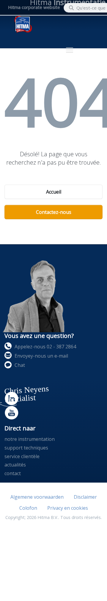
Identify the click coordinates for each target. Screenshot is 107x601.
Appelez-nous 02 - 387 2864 (45, 346)
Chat (20, 365)
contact (12, 473)
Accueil (53, 192)
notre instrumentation (29, 439)
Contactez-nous (53, 212)
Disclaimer (85, 497)
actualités (15, 464)
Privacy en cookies (67, 508)
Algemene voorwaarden (37, 497)
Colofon (28, 508)
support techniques (26, 447)
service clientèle (22, 456)
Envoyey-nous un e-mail (41, 356)
